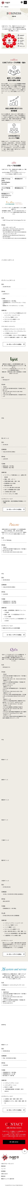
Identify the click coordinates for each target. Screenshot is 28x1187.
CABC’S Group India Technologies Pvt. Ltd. (5, 181)
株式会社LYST (19, 179)
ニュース (3, 1168)
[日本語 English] (22, 2)
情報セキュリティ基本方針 (7, 1178)
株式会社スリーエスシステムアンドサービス (6, 195)
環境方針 (3, 1176)
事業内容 (3, 1166)
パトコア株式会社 (5, 189)
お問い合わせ (14, 1142)
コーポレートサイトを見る (14, 344)
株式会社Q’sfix (19, 188)
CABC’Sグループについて (7, 1163)
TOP (2, 6)
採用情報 (3, 1171)
